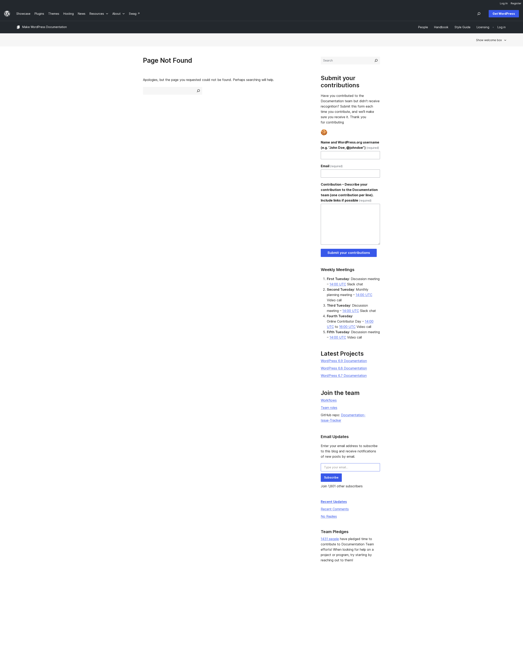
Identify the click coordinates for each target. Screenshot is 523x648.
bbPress (419, 602)
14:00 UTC (338, 284)
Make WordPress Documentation (44, 27)
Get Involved (322, 589)
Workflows (329, 400)
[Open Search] (479, 14)
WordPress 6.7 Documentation (344, 375)
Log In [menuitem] (504, 3)
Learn (218, 589)
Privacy (21, 609)
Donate (319, 602)
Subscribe (331, 477)
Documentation (224, 596)
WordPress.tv (225, 609)
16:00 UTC (347, 327)
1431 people (330, 539)
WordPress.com (424, 589)
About (20, 589)
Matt (416, 596)
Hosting (21, 602)
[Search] (376, 60)
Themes (120, 596)
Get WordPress (504, 13)
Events (317, 596)
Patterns (121, 609)
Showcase (122, 589)
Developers (222, 602)
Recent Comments (335, 509)
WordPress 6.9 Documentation (344, 361)
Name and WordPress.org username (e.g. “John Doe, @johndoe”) (350, 145)
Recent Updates (334, 502)
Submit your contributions (348, 253)
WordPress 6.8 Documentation (344, 368)
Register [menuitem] (516, 3)
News (20, 596)
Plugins (120, 602)
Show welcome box (489, 40)
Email (332, 166)
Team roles (329, 408)
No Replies (329, 516)
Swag (318, 609)
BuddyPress (422, 609)
